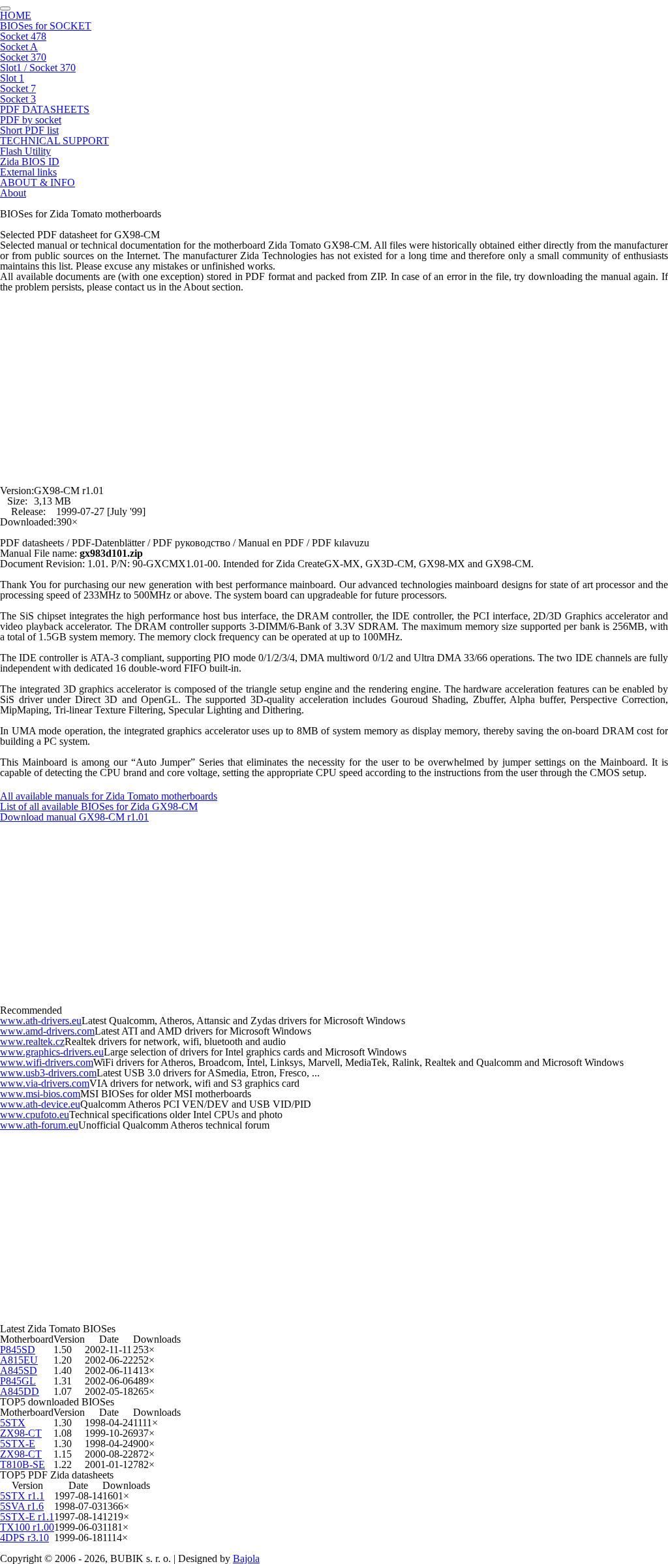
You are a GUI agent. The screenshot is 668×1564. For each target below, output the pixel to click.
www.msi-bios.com (40, 1093)
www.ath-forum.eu (39, 1125)
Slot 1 (12, 78)
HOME (15, 15)
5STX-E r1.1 (27, 1516)
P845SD (17, 1349)
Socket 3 (18, 98)
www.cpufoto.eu (34, 1114)
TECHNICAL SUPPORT (54, 140)
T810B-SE (22, 1464)
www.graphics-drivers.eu (52, 1051)
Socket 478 (23, 36)
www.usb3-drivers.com (48, 1072)
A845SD (18, 1370)
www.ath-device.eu (40, 1104)
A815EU (19, 1360)
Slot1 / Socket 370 (38, 67)
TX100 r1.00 (27, 1527)
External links (28, 172)
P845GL (18, 1380)
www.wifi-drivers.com (46, 1062)
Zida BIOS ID (29, 161)
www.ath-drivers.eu (41, 1020)
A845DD (19, 1391)
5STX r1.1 (22, 1495)
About (13, 192)
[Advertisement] (334, 383)
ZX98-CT (21, 1433)
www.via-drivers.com (44, 1083)
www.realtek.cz (32, 1041)
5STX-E (17, 1443)
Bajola (246, 1558)
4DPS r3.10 (24, 1537)
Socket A (19, 46)
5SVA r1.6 (22, 1506)
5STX (12, 1422)
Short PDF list (29, 130)
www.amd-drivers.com (47, 1031)
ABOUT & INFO (37, 182)
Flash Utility (25, 151)
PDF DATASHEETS (44, 109)
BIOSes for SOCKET (45, 25)
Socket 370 (23, 57)
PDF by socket (30, 119)
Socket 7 (18, 88)
